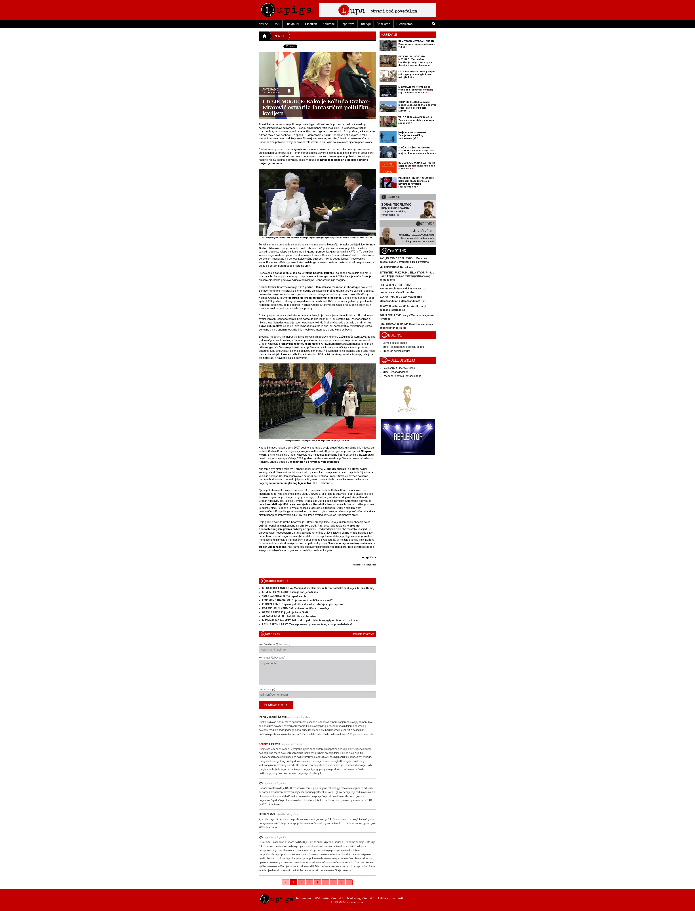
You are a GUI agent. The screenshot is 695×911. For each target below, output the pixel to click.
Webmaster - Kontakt (329, 898)
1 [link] (293, 882)
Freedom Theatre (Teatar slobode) (402, 376)
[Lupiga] (286, 9)
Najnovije (389, 34)
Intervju (365, 24)
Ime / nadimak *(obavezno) (274, 644)
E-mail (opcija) (267, 689)
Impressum (303, 898)
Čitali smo (383, 24)
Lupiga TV (292, 24)
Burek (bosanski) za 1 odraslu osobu (403, 346)
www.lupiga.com (355, 902)
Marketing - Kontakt (360, 898)
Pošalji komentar (275, 704)
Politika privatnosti (390, 898)
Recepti (391, 335)
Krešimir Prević (269, 744)
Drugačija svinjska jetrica (396, 351)
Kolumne (329, 24)
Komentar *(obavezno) (272, 657)
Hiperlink (311, 24)
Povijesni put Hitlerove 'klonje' (399, 368)
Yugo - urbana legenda (395, 372)
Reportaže (347, 24)
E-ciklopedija (398, 360)
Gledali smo (404, 24)
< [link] (285, 882)
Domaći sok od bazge (395, 342)
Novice (263, 24)
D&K (277, 24)
